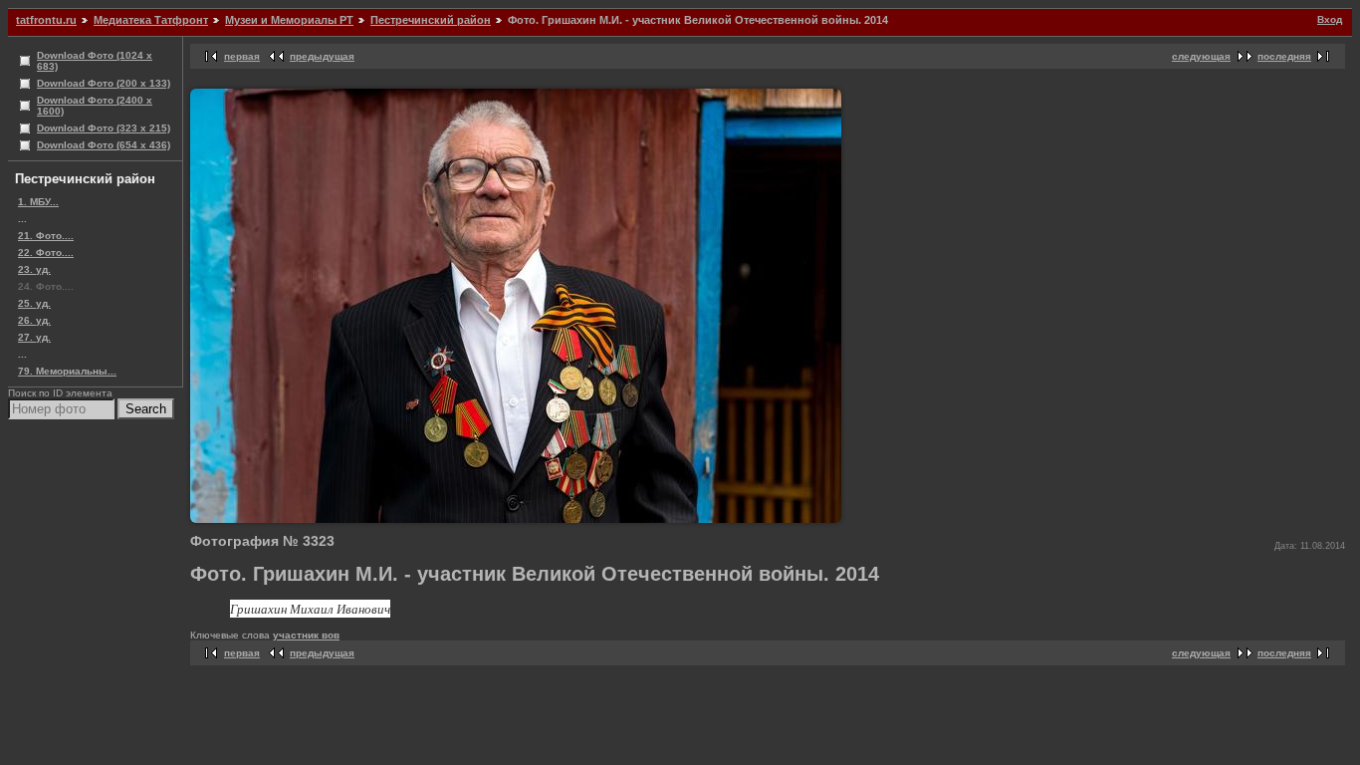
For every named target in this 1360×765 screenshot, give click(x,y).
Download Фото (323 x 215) (103, 128)
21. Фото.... (46, 235)
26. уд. (34, 320)
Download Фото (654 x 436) (103, 144)
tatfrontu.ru (46, 20)
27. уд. (34, 337)
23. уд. (34, 269)
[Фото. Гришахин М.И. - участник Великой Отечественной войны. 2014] (515, 519)
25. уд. (34, 303)
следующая (1201, 56)
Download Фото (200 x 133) (103, 83)
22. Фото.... (46, 252)
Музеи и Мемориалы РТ (289, 20)
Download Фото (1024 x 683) (94, 61)
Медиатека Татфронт (151, 20)
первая (242, 56)
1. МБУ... (38, 201)
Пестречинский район (430, 20)
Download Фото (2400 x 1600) (94, 106)
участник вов (306, 635)
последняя (1284, 56)
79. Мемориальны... (67, 371)
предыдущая (322, 56)
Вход (1329, 19)
